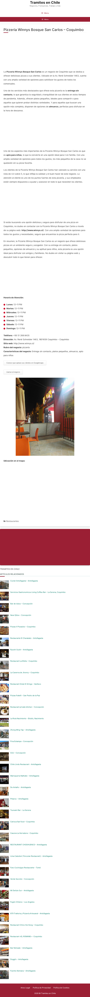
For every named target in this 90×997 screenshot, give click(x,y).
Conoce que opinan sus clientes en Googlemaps (24, 363)
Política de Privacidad (42, 988)
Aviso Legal (25, 988)
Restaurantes (12, 521)
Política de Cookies (61, 988)
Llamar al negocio (13, 372)
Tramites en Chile (45, 2)
